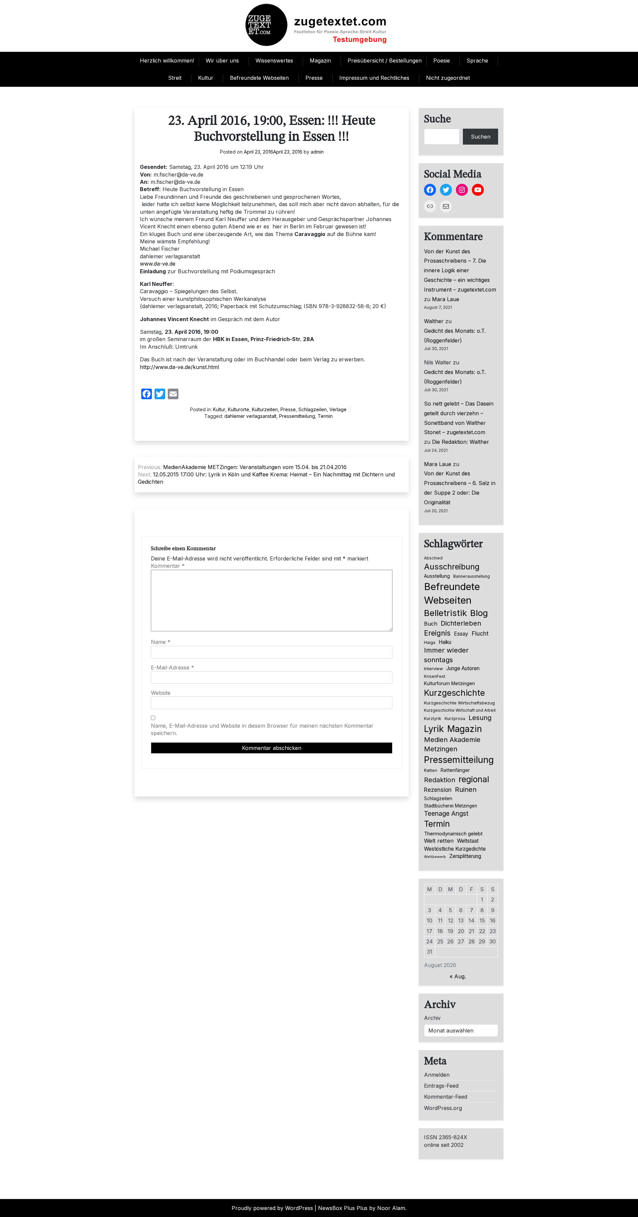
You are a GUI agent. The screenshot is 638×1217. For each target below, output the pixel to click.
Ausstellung (437, 576)
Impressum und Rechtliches (374, 77)
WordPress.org (443, 1108)
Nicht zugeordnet (448, 77)
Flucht (480, 633)
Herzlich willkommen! (167, 60)
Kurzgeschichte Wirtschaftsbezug (459, 702)
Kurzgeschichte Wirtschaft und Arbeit (460, 710)
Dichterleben (461, 623)
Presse (314, 77)
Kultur (205, 77)
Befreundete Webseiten (259, 77)
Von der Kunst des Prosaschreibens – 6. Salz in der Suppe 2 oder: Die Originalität (459, 487)
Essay (461, 634)
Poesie (441, 60)
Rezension (438, 790)
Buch (430, 623)
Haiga (429, 642)
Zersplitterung (465, 856)
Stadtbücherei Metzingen (450, 805)
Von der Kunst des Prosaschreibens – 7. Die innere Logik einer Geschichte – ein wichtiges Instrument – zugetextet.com (460, 270)
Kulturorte (238, 409)
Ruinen (466, 789)
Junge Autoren (462, 668)
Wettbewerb (435, 857)
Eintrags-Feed (441, 1085)
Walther (434, 321)
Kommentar (168, 565)
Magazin (320, 60)
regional (474, 779)
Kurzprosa (455, 718)
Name (160, 642)
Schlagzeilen (312, 409)
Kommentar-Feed (445, 1096)
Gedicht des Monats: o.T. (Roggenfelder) (455, 335)
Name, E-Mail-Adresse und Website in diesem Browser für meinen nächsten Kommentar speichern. (262, 729)
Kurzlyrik (432, 718)
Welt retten (439, 840)
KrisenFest (434, 676)
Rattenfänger (455, 770)
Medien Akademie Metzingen (452, 744)
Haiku (445, 642)
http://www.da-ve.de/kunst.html (179, 367)
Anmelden (437, 1074)
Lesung (480, 718)
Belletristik (445, 613)
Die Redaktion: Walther (460, 441)
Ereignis (437, 633)
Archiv (432, 1018)
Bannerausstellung (471, 576)
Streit (174, 77)
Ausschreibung (451, 566)
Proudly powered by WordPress (272, 1208)
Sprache (477, 60)
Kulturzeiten (265, 409)
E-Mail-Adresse (172, 667)
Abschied (433, 558)
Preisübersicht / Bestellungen (385, 60)
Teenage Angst (446, 813)
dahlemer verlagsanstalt (250, 416)
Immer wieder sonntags (446, 655)
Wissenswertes (274, 60)
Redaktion (439, 780)
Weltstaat (467, 841)
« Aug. (458, 976)
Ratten (430, 770)
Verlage (338, 409)
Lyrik (434, 728)
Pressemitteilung (297, 416)
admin (317, 152)
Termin (325, 416)
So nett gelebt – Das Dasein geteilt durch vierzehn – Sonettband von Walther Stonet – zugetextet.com (458, 417)
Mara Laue (445, 299)
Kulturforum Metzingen (449, 683)
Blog (479, 613)
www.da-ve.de (157, 263)
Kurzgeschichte (454, 693)
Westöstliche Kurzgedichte (455, 849)
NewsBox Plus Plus (343, 1208)
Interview (433, 668)
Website (160, 692)
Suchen (480, 136)
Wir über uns (222, 60)
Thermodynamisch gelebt (453, 833)
